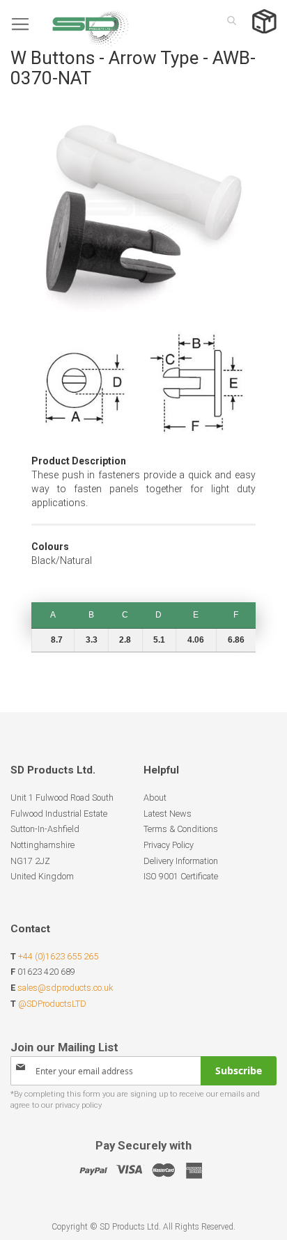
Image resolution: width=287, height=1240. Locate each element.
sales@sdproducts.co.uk (65, 987)
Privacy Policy (169, 845)
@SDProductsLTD (52, 1003)
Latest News (168, 813)
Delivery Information (181, 861)
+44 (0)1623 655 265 (58, 956)
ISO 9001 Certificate (181, 876)
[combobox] (228, 20)
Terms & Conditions (181, 829)
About (155, 797)
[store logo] (69, 24)
